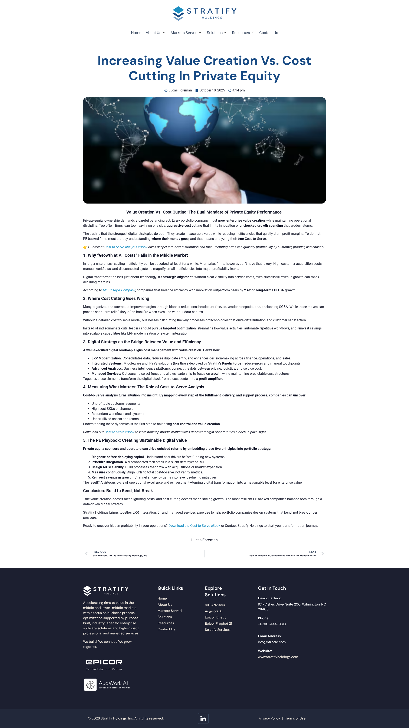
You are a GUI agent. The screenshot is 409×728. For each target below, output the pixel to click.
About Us (153, 32)
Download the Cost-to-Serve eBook (194, 526)
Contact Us (268, 32)
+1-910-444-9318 (272, 624)
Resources (241, 32)
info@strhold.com (272, 642)
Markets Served (184, 32)
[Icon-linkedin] (203, 718)
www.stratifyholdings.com (278, 657)
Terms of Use (295, 718)
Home (136, 32)
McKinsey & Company (119, 290)
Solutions (215, 32)
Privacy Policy (269, 718)
